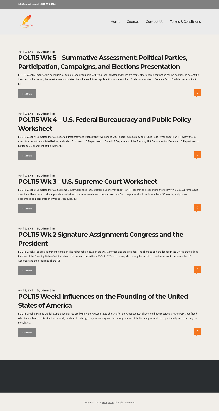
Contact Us (154, 22)
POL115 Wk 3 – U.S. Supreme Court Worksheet (87, 181)
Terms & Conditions (185, 22)
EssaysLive (108, 402)
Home (115, 22)
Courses (133, 22)
